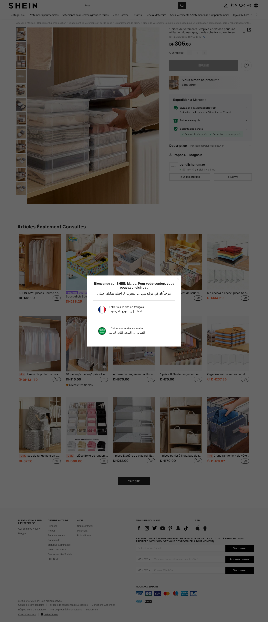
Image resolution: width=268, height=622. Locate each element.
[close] (178, 278)
